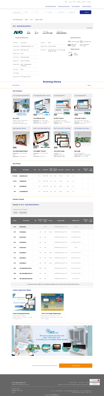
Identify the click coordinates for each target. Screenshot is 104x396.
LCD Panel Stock (50, 6)
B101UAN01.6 (23, 263)
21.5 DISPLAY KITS (39, 118)
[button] (29, 12)
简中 (74, 1)
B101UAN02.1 (23, 232)
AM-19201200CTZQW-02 (25, 268)
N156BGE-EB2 (23, 181)
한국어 (83, 1)
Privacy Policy (81, 382)
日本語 (78, 1)
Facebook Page (73, 382)
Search (87, 12)
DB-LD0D (77, 151)
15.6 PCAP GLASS (59, 151)
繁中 (66, 1)
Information (76, 6)
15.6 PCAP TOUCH (80, 118)
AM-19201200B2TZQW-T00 (26, 273)
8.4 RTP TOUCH (59, 118)
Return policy (89, 382)
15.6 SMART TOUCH (39, 151)
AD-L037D (16, 118)
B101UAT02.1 (23, 226)
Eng (70, 1)
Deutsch (89, 1)
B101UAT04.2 (23, 247)
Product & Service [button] (64, 6)
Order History (86, 6)
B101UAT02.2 (23, 237)
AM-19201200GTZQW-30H (26, 278)
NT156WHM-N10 (24, 191)
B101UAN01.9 (23, 252)
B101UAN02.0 (23, 242)
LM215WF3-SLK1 (24, 176)
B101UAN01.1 (23, 257)
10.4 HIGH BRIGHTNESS (20, 151)
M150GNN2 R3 (23, 186)
